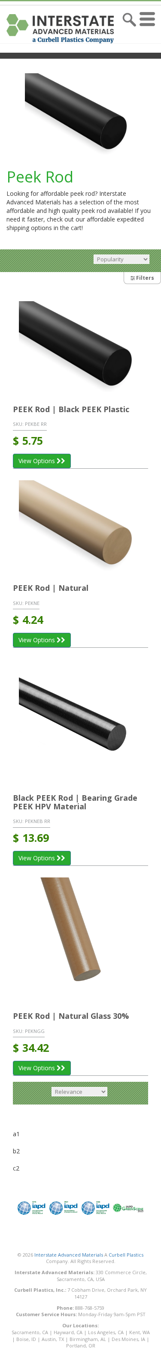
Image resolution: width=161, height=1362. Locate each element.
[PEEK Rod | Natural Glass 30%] (80, 939)
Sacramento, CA (30, 1332)
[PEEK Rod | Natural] (80, 526)
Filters (144, 277)
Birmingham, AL (88, 1339)
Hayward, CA (68, 1332)
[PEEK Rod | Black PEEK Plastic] (80, 347)
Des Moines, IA (128, 1339)
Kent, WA (139, 1332)
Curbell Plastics (126, 1254)
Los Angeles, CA (106, 1332)
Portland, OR (80, 1345)
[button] (149, 28)
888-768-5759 (89, 1308)
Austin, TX (53, 1339)
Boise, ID (26, 1339)
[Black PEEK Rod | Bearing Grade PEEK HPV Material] (80, 721)
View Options (37, 461)
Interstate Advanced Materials (68, 1254)
